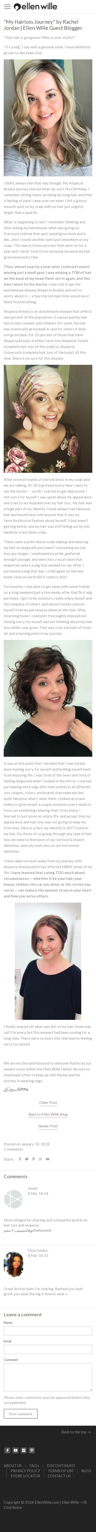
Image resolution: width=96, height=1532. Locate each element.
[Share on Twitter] (26, 1159)
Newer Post (48, 1126)
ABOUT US (13, 1465)
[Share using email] (47, 1159)
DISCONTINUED (61, 1465)
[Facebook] (7, 1450)
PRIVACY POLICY (25, 1470)
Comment (11, 1360)
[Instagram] (24, 1450)
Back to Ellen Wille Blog (48, 1114)
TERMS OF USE (61, 1470)
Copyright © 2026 (19, 1502)
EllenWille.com (47, 1502)
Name (8, 1323)
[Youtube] (15, 1450)
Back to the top (74, 1432)
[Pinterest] (32, 1450)
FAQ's (34, 1465)
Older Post (48, 1102)
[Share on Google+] (40, 1159)
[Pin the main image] (33, 1159)
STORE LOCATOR (25, 1476)
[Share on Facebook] (19, 1159)
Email (7, 1341)
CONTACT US (59, 1476)
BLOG (86, 1470)
